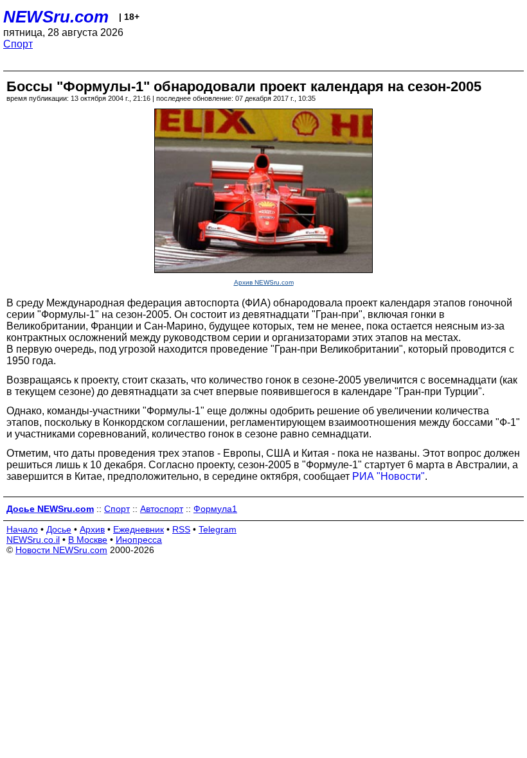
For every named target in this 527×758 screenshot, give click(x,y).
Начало (22, 529)
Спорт (18, 44)
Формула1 (215, 509)
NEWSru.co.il (33, 539)
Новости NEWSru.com (61, 550)
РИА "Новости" (388, 476)
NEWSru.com (56, 16)
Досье (58, 529)
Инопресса (139, 539)
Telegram (218, 529)
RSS (181, 529)
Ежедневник (138, 529)
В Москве (87, 539)
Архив (92, 529)
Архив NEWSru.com (264, 282)
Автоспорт (161, 509)
